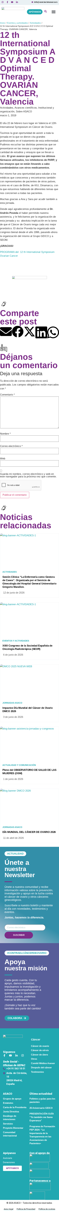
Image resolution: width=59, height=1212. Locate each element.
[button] (53, 12)
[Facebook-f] (4, 1055)
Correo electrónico (11, 446)
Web (2, 458)
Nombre (5, 433)
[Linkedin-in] (16, 1055)
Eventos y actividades (17, 23)
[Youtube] (10, 1055)
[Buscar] (45, 12)
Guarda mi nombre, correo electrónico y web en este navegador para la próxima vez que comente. (28, 475)
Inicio (2, 23)
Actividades (35, 23)
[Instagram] (22, 1055)
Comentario (7, 394)
